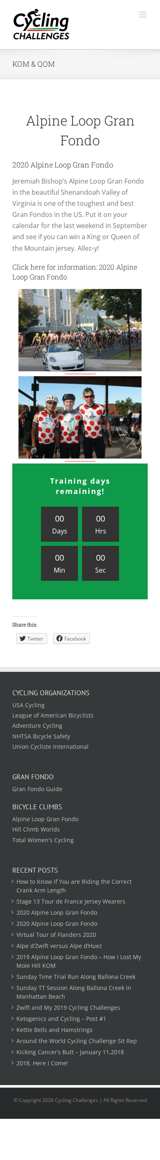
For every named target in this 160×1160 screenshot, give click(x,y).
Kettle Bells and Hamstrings (54, 1030)
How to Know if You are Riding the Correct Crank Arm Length (74, 886)
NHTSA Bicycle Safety (41, 736)
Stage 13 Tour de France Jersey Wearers (71, 901)
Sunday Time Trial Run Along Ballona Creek (75, 977)
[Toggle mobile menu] (143, 14)
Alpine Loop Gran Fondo (45, 819)
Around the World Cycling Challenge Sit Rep (76, 1041)
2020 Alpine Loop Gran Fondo (56, 912)
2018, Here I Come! (42, 1063)
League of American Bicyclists (53, 715)
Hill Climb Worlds (36, 829)
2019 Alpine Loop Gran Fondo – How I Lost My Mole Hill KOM (78, 961)
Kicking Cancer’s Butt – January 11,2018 (70, 1052)
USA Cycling (28, 705)
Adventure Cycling (37, 725)
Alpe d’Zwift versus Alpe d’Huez (59, 946)
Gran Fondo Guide (37, 789)
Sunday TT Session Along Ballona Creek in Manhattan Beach (73, 992)
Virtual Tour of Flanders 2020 (56, 935)
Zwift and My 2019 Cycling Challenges (68, 1007)
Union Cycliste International (50, 746)
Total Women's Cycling (43, 840)
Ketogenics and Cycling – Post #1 (61, 1019)
